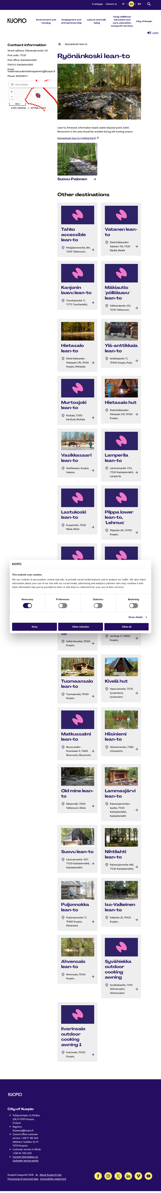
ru (140, 4)
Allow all (126, 626)
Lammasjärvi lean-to (120, 793)
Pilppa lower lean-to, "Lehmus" (119, 517)
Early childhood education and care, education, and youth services (122, 21)
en (132, 4)
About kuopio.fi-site (50, 1175)
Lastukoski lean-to (73, 514)
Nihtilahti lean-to (115, 854)
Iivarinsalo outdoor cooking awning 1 (73, 1036)
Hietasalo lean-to (72, 348)
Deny (34, 626)
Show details (135, 617)
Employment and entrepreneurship (71, 21)
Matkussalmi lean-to (76, 736)
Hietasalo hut (120, 402)
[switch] (62, 605)
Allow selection (80, 626)
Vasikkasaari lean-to (76, 458)
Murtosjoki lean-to (73, 405)
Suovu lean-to (77, 851)
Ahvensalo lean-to (73, 964)
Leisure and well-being (96, 21)
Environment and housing (46, 21)
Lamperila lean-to (116, 458)
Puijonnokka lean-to (75, 907)
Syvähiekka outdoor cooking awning (118, 969)
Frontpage (97, 4)
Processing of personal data (23, 1179)
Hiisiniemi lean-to (116, 736)
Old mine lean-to (77, 793)
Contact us (111, 4)
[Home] (59, 44)
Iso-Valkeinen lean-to (120, 907)
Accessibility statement (53, 1179)
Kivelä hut (116, 681)
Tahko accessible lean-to (73, 235)
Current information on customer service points (26, 1159)
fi (124, 4)
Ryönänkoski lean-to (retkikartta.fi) (76, 138)
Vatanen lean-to (121, 232)
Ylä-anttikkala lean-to (121, 348)
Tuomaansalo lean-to (77, 684)
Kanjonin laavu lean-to (76, 290)
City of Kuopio (144, 21)
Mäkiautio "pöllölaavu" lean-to (117, 293)
